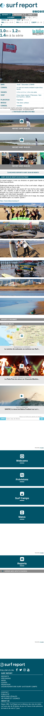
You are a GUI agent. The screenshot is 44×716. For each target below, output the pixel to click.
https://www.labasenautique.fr (9, 201)
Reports (22, 563)
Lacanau (10, 17)
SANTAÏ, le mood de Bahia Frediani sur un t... (22, 409)
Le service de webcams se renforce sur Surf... (22, 349)
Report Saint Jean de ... (22, 128)
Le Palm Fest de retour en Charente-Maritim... (22, 379)
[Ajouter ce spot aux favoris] (42, 419)
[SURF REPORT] (12, 666)
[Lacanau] (1, 25)
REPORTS (5, 676)
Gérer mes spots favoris (15, 571)
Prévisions (6, 678)
